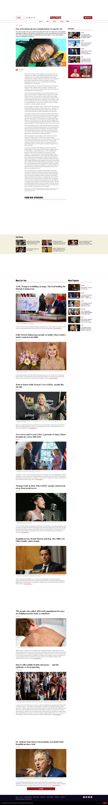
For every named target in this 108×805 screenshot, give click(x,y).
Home (17, 25)
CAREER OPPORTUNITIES (28, 797)
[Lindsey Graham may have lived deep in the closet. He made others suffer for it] (47, 249)
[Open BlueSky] (29, 18)
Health (54, 21)
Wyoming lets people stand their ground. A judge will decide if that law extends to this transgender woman (86, 61)
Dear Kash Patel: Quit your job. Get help (33, 249)
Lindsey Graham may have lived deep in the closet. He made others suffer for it (59, 250)
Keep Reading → (58, 328)
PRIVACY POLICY (42, 797)
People (82, 301)
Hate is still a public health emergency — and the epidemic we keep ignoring (37, 665)
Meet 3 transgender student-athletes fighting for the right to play (86, 312)
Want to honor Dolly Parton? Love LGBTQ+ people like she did (40, 385)
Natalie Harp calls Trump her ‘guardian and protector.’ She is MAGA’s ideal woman (33, 243)
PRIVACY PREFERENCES (50, 797)
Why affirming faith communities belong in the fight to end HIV (86, 36)
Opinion (67, 21)
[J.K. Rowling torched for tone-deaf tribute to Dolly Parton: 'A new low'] (74, 303)
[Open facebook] (27, 18)
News (48, 21)
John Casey (18, 291)
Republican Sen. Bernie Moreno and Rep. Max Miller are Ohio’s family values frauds (40, 539)
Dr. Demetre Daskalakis (20, 669)
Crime (82, 56)
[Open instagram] (34, 18)
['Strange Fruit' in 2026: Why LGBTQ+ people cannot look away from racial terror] (41, 507)
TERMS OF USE (57, 797)
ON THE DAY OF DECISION (49, 188)
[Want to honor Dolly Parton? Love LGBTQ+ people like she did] (41, 405)
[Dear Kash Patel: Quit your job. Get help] (21, 249)
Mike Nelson (18, 439)
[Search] (82, 17)
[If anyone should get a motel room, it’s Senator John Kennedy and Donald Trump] (73, 242)
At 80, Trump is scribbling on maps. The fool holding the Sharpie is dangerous (41, 287)
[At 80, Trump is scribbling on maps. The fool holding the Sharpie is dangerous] (41, 307)
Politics (40, 21)
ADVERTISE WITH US (36, 797)
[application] (80, 71)
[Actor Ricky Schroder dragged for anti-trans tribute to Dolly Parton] (74, 327)
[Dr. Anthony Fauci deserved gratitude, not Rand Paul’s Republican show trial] (41, 763)
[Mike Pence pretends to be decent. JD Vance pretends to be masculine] (74, 43)
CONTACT (17, 797)
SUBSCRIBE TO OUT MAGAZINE (18, 18)
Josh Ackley (18, 389)
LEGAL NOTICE (63, 797)
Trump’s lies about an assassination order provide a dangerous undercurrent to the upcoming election (59, 243)
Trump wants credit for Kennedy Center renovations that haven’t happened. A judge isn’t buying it (86, 53)
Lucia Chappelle (22, 69)
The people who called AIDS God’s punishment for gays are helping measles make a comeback (40, 612)
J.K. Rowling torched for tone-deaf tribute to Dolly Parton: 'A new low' (86, 305)
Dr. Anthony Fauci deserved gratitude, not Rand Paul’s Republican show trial (40, 743)
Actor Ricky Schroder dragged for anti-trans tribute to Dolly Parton (86, 329)
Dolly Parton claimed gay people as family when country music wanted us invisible (41, 335)
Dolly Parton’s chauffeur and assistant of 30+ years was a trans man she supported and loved (86, 322)
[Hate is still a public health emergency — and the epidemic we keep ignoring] (41, 686)
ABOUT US (21, 797)
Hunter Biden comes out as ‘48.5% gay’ (86, 288)
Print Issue (83, 309)
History (61, 21)
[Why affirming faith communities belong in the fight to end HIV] (74, 35)
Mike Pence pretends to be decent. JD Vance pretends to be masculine (86, 45)
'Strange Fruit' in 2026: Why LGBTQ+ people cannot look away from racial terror (40, 487)
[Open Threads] (32, 18)
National (82, 48)
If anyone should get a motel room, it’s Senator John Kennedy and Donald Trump (85, 243)
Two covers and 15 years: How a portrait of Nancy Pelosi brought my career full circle (40, 435)
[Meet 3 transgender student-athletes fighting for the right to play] (74, 311)
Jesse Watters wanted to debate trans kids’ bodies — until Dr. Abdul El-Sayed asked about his (86, 297)
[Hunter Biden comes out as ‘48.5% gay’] (74, 287)
